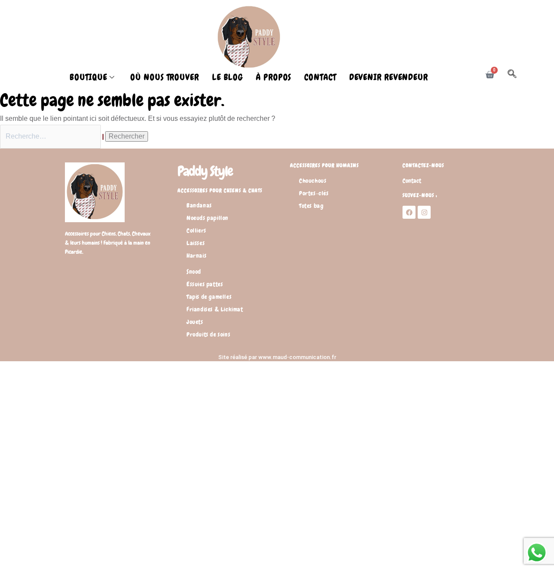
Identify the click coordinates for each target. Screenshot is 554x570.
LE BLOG (227, 77)
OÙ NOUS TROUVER (164, 77)
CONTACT (320, 77)
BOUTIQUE (88, 77)
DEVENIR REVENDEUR (388, 77)
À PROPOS (273, 77)
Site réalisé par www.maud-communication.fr (277, 357)
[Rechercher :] (52, 136)
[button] (516, 75)
